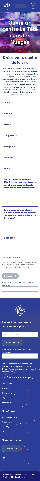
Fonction (8, 157)
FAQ (3, 398)
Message (9, 237)
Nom (6, 102)
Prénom (8, 113)
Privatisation (7, 422)
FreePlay (5, 427)
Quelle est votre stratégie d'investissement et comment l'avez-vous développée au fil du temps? (20, 214)
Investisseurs (7, 403)
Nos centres (7, 384)
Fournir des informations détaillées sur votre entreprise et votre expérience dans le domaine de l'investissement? (20, 185)
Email (7, 124)
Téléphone (10, 135)
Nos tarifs (6, 388)
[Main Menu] (33, 6)
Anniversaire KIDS (9, 417)
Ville (6, 168)
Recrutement (7, 393)
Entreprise (10, 146)
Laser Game (6, 431)
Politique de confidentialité (22, 267)
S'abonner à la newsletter (13, 257)
